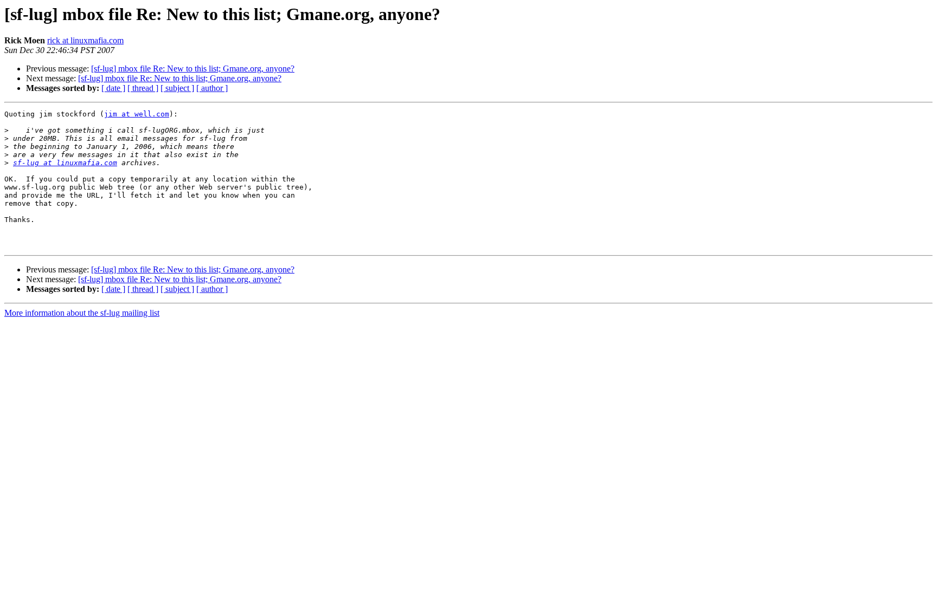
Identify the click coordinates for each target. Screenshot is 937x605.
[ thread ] (142, 88)
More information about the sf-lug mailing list (81, 312)
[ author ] (212, 88)
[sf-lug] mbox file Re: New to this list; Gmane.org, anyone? (192, 68)
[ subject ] (177, 88)
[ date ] (113, 88)
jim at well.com (136, 114)
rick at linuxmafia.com (85, 40)
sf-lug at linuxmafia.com (65, 163)
